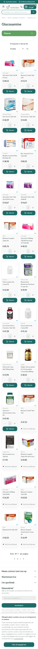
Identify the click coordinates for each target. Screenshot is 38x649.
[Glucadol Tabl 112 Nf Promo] (10, 63)
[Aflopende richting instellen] (27, 48)
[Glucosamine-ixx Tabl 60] (10, 442)
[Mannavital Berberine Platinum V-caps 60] (28, 270)
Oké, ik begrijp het (19, 645)
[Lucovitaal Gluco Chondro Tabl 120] (10, 313)
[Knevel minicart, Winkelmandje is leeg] (26, 7)
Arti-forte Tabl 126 (9, 116)
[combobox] (16, 12)
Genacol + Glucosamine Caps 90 (9, 413)
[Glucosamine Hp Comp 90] (10, 270)
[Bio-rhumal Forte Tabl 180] (28, 143)
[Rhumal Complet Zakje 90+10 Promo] (28, 442)
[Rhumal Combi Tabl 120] (28, 63)
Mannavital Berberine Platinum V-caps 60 (27, 284)
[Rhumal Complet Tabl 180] (28, 480)
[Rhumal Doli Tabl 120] (10, 517)
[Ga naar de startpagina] (13, 7)
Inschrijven (19, 605)
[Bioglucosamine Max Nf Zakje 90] (10, 143)
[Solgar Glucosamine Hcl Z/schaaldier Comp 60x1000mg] (28, 355)
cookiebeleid (18, 639)
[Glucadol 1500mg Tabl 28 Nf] (10, 480)
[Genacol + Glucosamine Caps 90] (10, 398)
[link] (14, 559)
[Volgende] (23, 559)
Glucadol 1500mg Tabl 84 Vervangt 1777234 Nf (27, 240)
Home (3, 18)
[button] (19, 33)
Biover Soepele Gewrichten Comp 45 (27, 532)
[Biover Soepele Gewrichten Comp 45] (28, 517)
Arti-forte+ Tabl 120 (28, 116)
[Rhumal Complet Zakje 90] (10, 226)
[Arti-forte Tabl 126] (10, 104)
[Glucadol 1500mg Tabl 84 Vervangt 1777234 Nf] (28, 226)
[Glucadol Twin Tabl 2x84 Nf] (28, 185)
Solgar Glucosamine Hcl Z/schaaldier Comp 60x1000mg (28, 369)
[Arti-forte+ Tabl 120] (28, 104)
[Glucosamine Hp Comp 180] (28, 313)
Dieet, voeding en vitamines (16, 18)
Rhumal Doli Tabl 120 (10, 530)
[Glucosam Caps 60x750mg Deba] (10, 355)
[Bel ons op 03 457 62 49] (21, 7)
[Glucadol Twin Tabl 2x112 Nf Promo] (10, 185)
